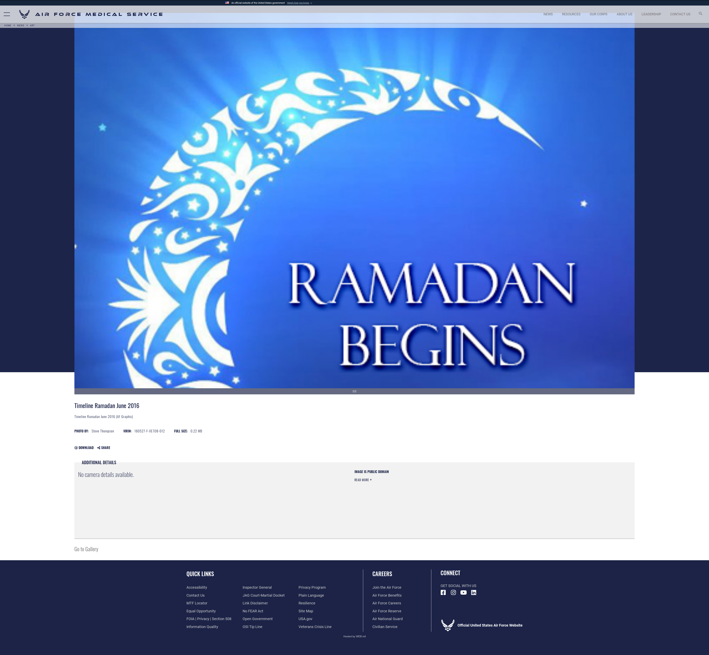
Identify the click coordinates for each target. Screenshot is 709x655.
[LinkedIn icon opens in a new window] (474, 592)
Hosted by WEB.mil (354, 636)
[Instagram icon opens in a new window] (453, 592)
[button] (300, 3)
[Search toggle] (700, 14)
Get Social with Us (458, 586)
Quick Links (200, 573)
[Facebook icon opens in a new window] (443, 592)
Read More (362, 480)
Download (86, 447)
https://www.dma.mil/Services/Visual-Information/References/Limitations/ (472, 493)
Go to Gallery (86, 549)
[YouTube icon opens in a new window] (463, 592)
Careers (382, 573)
